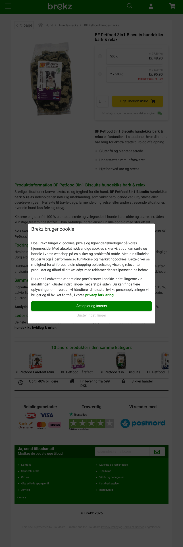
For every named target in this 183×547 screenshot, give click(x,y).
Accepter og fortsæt (91, 306)
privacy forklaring (99, 295)
